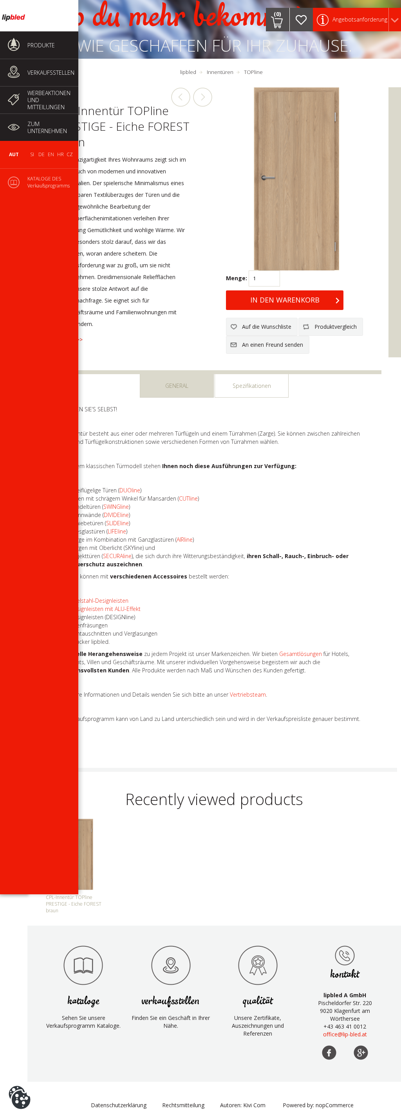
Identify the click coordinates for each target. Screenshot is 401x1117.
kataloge (83, 1001)
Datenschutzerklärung (118, 1105)
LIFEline (117, 531)
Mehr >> (72, 339)
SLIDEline (117, 523)
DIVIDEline (116, 515)
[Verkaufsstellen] (345, 955)
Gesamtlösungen (300, 654)
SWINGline (116, 506)
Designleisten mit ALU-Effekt (105, 609)
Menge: (236, 278)
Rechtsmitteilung (183, 1105)
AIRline (185, 539)
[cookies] (19, 1086)
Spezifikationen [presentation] (252, 385)
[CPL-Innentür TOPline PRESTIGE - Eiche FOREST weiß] (181, 97)
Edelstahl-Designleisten (99, 600)
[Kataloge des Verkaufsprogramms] (83, 965)
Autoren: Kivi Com (243, 1105)
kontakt (344, 975)
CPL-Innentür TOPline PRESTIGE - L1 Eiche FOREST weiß (202, 97)
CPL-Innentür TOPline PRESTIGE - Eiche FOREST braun (73, 904)
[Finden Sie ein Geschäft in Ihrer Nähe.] (171, 965)
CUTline (188, 498)
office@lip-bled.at (345, 1034)
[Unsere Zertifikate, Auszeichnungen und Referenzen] (258, 965)
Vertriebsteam (248, 694)
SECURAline (117, 556)
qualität (258, 1001)
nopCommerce (335, 1105)
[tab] (177, 386)
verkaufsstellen (171, 1001)
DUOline (129, 490)
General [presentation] (176, 385)
